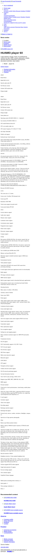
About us (3, 516)
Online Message (8, 520)
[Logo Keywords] (15, 1)
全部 (5, 14)
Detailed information (9, 69)
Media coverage (8, 539)
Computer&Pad (8, 532)
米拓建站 (9, 551)
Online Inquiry (5, 66)
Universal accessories (10, 530)
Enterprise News (8, 540)
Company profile (8, 519)
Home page (7, 8)
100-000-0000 (5, 547)
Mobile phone (8, 44)
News (2, 535)
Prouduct (6, 43)
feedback (6, 522)
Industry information (9, 542)
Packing (6, 72)
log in (5, 5)
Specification (7, 70)
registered (10, 5)
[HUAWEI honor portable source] (13, 510)
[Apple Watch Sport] (10, 503)
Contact (6, 523)
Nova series (7, 46)
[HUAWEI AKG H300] (10, 497)
